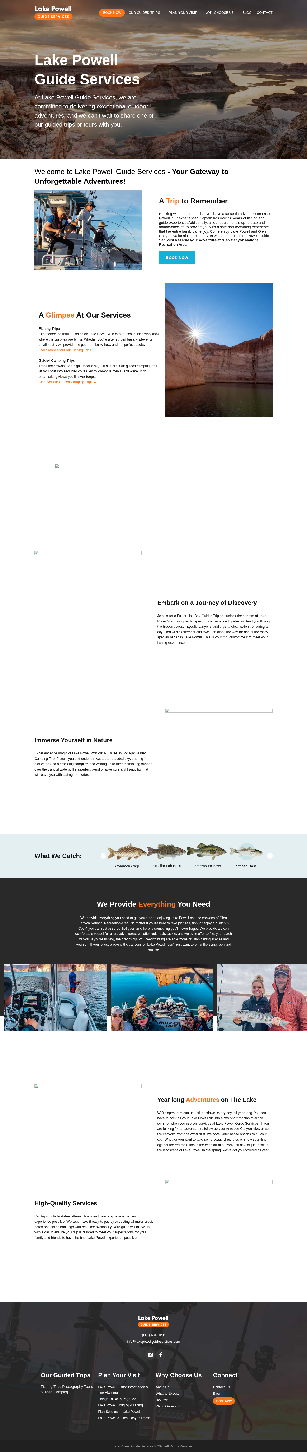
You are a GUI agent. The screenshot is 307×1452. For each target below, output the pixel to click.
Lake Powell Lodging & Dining (120, 1405)
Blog (246, 12)
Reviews (162, 1400)
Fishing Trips (51, 1387)
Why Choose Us (220, 12)
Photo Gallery (166, 1406)
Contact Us (221, 1387)
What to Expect (167, 1393)
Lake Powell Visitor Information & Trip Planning (123, 1390)
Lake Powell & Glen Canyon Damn (124, 1418)
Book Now (112, 12)
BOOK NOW (177, 258)
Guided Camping (54, 1392)
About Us (163, 1387)
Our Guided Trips (144, 12)
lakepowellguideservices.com (158, 1342)
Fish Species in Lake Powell (119, 1412)
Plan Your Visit (183, 12)
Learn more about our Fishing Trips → (67, 350)
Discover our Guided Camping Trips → (68, 382)
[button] (103, 856)
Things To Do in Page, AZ (117, 1399)
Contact (265, 12)
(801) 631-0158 (153, 1335)
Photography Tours (77, 1387)
